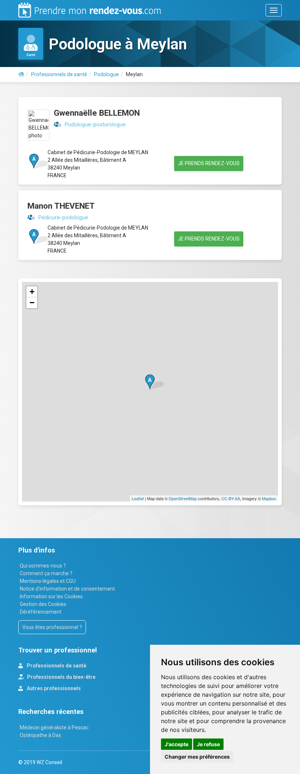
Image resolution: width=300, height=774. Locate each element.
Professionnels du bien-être (60, 677)
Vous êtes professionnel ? (52, 627)
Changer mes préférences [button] (197, 756)
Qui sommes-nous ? (43, 566)
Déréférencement (40, 612)
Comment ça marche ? (46, 573)
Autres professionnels (53, 688)
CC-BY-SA (230, 498)
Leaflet (138, 498)
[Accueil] (21, 74)
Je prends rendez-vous (209, 163)
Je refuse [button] (208, 744)
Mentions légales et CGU (48, 581)
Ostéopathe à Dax (40, 735)
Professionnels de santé (56, 666)
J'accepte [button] (176, 744)
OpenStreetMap (183, 498)
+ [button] (32, 291)
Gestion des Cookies (43, 604)
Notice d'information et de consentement (67, 589)
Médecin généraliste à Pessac (54, 727)
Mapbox (269, 498)
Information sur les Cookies (51, 596)
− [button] (32, 302)
